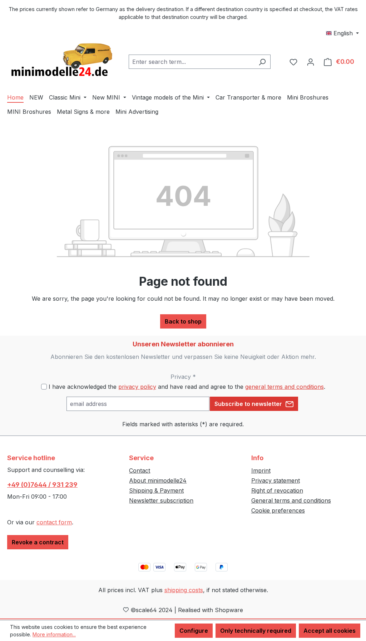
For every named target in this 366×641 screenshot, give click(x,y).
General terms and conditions (291, 500)
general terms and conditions (284, 386)
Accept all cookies (329, 630)
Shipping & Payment (156, 490)
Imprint (261, 470)
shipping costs (183, 590)
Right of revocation (277, 490)
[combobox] (191, 62)
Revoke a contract (38, 542)
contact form (54, 522)
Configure (193, 630)
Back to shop (183, 321)
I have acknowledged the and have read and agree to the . (187, 386)
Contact (139, 470)
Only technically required (255, 630)
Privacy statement (275, 480)
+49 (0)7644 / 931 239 (42, 484)
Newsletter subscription (161, 500)
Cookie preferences (278, 510)
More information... (54, 634)
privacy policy (137, 386)
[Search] (262, 62)
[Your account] (310, 62)
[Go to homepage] (60, 60)
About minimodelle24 (158, 480)
